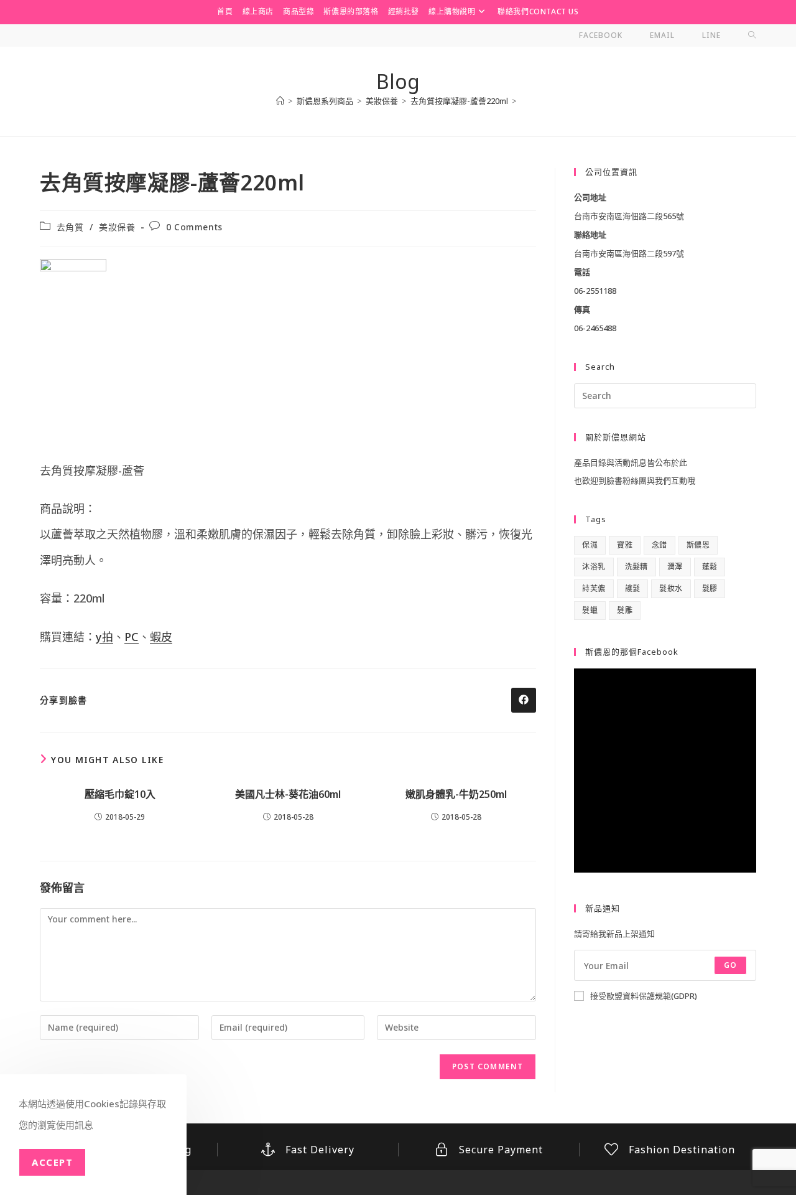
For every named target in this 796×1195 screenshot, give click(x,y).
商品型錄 (298, 11)
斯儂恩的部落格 (350, 11)
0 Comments (194, 227)
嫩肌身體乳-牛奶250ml (456, 794)
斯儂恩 (698, 545)
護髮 (633, 588)
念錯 (659, 545)
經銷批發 (403, 11)
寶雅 (624, 545)
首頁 (225, 11)
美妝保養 (117, 227)
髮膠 (710, 588)
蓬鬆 (710, 566)
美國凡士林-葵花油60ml (288, 794)
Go (730, 965)
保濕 (590, 545)
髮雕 (624, 610)
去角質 (70, 227)
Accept (52, 1162)
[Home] (280, 100)
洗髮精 (636, 566)
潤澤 (675, 566)
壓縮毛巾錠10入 (120, 794)
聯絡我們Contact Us (537, 11)
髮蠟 (590, 610)
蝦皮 (161, 636)
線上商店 (258, 11)
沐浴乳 (593, 566)
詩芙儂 (593, 588)
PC (131, 636)
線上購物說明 (452, 11)
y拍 (104, 636)
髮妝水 (670, 588)
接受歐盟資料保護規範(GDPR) (643, 995)
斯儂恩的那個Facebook (631, 651)
